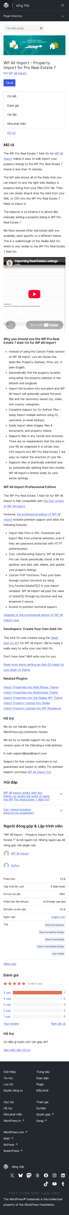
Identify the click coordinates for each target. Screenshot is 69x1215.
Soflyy (15, 865)
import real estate (54, 939)
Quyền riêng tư (13, 1090)
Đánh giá (13, 105)
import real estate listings (50, 946)
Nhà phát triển (16, 123)
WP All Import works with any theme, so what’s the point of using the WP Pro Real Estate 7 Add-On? (27, 796)
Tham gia (42, 1102)
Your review (11, 1023)
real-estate (58, 953)
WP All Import (18, 73)
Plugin (40, 1084)
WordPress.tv (14, 1120)
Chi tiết (11, 96)
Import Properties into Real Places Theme (31, 687)
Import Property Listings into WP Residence (32, 708)
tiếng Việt (18, 1167)
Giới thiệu (10, 1072)
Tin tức (8, 1078)
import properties (54, 925)
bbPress (11, 1144)
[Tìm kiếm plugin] (41, 28)
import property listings (51, 932)
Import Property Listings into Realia (27, 703)
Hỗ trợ (11, 133)
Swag (41, 1120)
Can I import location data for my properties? (19, 811)
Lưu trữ (8, 1084)
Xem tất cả (58, 1023)
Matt (8, 1138)
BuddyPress (13, 1151)
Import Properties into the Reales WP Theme (33, 698)
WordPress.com (16, 1132)
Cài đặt (12, 114)
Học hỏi (9, 1102)
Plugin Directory (13, 15)
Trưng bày (43, 1072)
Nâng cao (10, 964)
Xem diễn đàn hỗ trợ (17, 1050)
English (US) (58, 916)
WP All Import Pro (39, 772)
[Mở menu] (63, 5)
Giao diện (42, 1078)
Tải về (9, 82)
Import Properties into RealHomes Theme (31, 692)
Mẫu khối (42, 1090)
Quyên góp (45, 1114)
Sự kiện (41, 1108)
